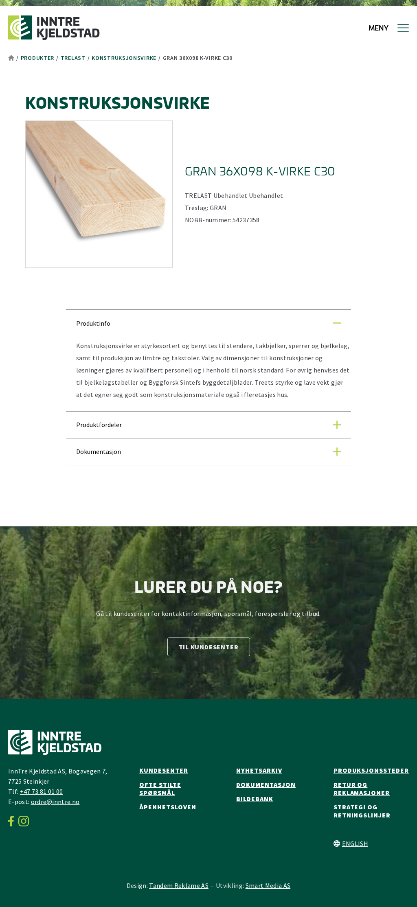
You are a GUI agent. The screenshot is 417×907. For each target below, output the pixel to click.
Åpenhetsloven (167, 807)
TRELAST (73, 57)
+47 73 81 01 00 (41, 791)
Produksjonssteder (371, 770)
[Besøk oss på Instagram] (25, 821)
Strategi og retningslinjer (362, 811)
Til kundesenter (209, 647)
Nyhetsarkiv (259, 770)
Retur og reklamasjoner (362, 788)
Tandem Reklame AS (178, 885)
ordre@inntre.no (55, 801)
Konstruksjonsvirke (124, 57)
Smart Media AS (268, 885)
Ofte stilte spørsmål (160, 788)
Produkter (37, 57)
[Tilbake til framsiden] (54, 27)
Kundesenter (163, 770)
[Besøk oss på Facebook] (13, 821)
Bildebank (254, 799)
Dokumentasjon (265, 784)
